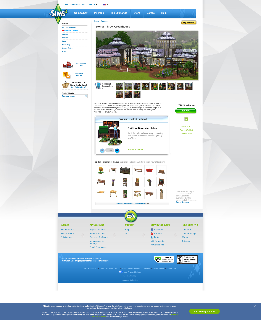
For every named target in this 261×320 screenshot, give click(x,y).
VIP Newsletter (158, 241)
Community (80, 13)
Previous (102, 150)
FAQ (127, 233)
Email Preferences (98, 247)
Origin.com (66, 237)
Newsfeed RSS (157, 244)
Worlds (65, 34)
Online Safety (158, 268)
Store (137, 13)
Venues (65, 38)
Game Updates (182, 202)
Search (92, 4)
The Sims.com (67, 233)
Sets (64, 41)
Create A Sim (67, 48)
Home (96, 21)
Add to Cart (186, 126)
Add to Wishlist (186, 130)
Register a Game (97, 229)
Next (117, 150)
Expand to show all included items (132, 203)
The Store (186, 229)
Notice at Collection (130, 280)
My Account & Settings (97, 242)
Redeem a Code (97, 233)
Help (164, 13)
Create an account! (78, 4)
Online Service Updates (131, 268)
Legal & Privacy (130, 276)
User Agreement (90, 268)
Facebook (158, 229)
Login (66, 4)
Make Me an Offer (81, 64)
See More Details (135, 149)
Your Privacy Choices (205, 311)
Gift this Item (186, 134)
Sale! (64, 51)
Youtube (158, 233)
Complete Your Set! (79, 74)
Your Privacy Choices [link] (132, 272)
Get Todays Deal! (78, 87)
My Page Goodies (69, 27)
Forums (185, 237)
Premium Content (71, 31)
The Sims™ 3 (67, 229)
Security (146, 268)
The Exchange (119, 13)
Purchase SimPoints (99, 237)
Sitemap (186, 241)
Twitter (157, 237)
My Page (99, 13)
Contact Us (171, 268)
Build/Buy (66, 45)
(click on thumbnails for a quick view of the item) (144, 162)
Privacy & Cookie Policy (109, 268)
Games (151, 13)
